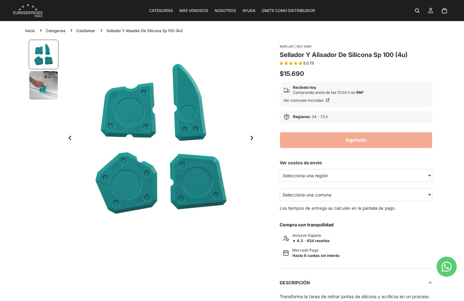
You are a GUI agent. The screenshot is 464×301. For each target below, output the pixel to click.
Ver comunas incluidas (303, 100)
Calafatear (85, 30)
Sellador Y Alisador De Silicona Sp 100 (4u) (144, 30)
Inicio (30, 30)
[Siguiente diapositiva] (254, 139)
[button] (291, 63)
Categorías (55, 30)
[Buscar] (417, 11)
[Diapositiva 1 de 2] (43, 54)
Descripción (295, 282)
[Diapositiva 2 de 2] (43, 85)
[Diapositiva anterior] (68, 139)
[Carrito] (444, 11)
